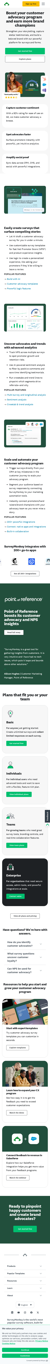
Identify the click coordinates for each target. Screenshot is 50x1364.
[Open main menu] (43, 3)
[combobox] (25, 1305)
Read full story (13, 632)
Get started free (25, 51)
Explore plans (25, 59)
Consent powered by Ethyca (35, 1360)
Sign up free (31, 4)
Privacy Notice (41, 1341)
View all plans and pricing (25, 916)
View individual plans (18, 794)
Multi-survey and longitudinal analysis (26, 394)
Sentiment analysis (16, 399)
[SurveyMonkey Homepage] (6, 4)
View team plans (16, 845)
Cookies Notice (8, 1343)
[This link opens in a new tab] (12, 1312)
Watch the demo (16, 1112)
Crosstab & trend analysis (20, 404)
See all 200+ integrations (25, 573)
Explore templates (17, 1047)
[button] (25, 944)
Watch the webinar (17, 1177)
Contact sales (15, 896)
